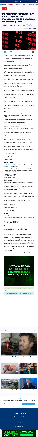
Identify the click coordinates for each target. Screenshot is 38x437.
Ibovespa (6, 113)
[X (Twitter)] (35, 28)
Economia (3, 11)
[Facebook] (33, 28)
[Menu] (2, 1)
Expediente (19, 422)
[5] (28, 383)
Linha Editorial (19, 423)
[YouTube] (18, 416)
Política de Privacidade (19, 426)
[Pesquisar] (36, 1)
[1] (19, 344)
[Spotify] (23, 416)
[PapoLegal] (30, 28)
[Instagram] (14, 416)
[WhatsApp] (31, 28)
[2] (10, 368)
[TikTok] (21, 416)
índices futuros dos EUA (10, 164)
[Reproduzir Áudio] (5, 52)
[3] (28, 368)
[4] (10, 383)
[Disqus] (19, 309)
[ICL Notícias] (19, 1)
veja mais (35, 330)
